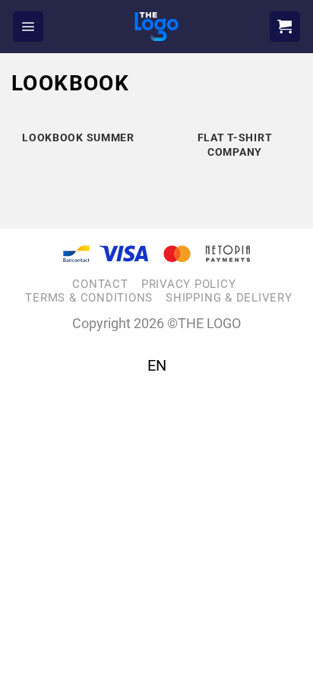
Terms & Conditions (89, 298)
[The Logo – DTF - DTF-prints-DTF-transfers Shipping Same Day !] (156, 26)
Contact (100, 284)
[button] (28, 26)
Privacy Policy (188, 284)
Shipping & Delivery (229, 298)
